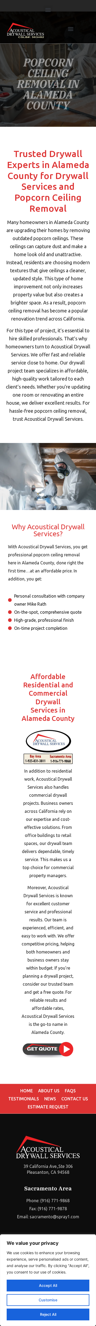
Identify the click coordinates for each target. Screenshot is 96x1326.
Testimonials (23, 1098)
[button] (48, 9)
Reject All (48, 1314)
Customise (48, 1300)
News (50, 1098)
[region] (48, 1280)
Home (26, 1090)
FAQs (70, 1090)
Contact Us (74, 1098)
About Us (48, 1090)
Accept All (48, 1285)
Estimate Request (48, 1106)
